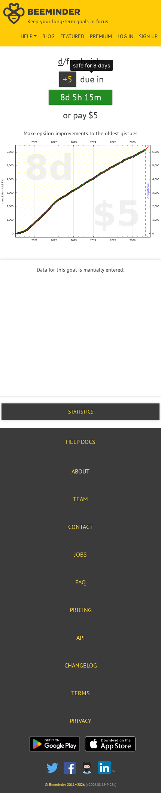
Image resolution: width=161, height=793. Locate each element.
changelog (80, 665)
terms (80, 693)
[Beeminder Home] (80, 14)
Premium (101, 36)
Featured (72, 36)
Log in (125, 36)
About (80, 471)
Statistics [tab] (80, 411)
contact (80, 526)
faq (80, 582)
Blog (48, 36)
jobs (80, 554)
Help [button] (27, 36)
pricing (81, 610)
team (80, 499)
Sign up (148, 36)
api (80, 637)
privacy (80, 720)
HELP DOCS (80, 441)
